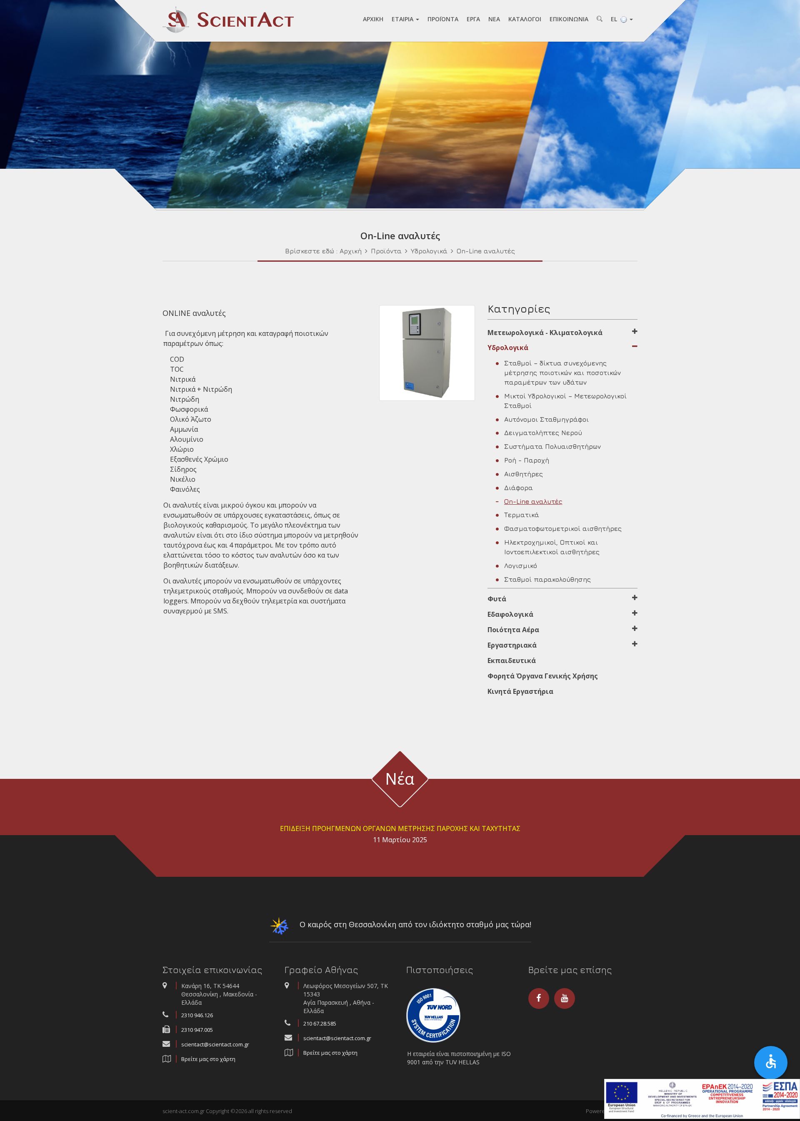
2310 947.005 (197, 1029)
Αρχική (351, 251)
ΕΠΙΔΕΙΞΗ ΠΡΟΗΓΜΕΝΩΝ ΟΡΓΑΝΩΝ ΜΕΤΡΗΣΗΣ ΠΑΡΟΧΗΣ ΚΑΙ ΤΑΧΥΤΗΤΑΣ (400, 828)
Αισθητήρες (523, 474)
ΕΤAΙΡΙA (403, 19)
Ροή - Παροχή (526, 460)
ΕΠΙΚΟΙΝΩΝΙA (569, 19)
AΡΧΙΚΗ (373, 19)
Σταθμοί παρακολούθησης (547, 579)
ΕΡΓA (473, 19)
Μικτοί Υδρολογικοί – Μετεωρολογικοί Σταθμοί (565, 400)
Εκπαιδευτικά (512, 660)
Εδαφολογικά (510, 614)
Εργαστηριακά (512, 645)
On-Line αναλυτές (486, 251)
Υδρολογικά (429, 251)
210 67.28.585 (319, 1023)
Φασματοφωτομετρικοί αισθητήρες (563, 528)
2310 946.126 (197, 1015)
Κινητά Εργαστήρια (520, 691)
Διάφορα (518, 487)
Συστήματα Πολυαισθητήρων (552, 446)
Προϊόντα (386, 251)
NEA (494, 19)
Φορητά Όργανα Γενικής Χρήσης (543, 676)
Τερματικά (521, 514)
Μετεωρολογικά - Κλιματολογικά (545, 332)
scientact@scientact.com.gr (215, 1044)
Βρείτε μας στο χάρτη (208, 1059)
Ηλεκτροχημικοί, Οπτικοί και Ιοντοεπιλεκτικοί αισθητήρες (552, 546)
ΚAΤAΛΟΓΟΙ (524, 19)
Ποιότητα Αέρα (513, 629)
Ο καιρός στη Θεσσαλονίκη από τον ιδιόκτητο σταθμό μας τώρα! (414, 924)
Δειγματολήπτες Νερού (543, 432)
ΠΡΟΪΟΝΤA (443, 19)
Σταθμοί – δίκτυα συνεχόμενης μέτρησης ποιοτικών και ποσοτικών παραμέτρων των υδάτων (562, 372)
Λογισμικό (520, 565)
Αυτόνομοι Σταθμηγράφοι (546, 419)
